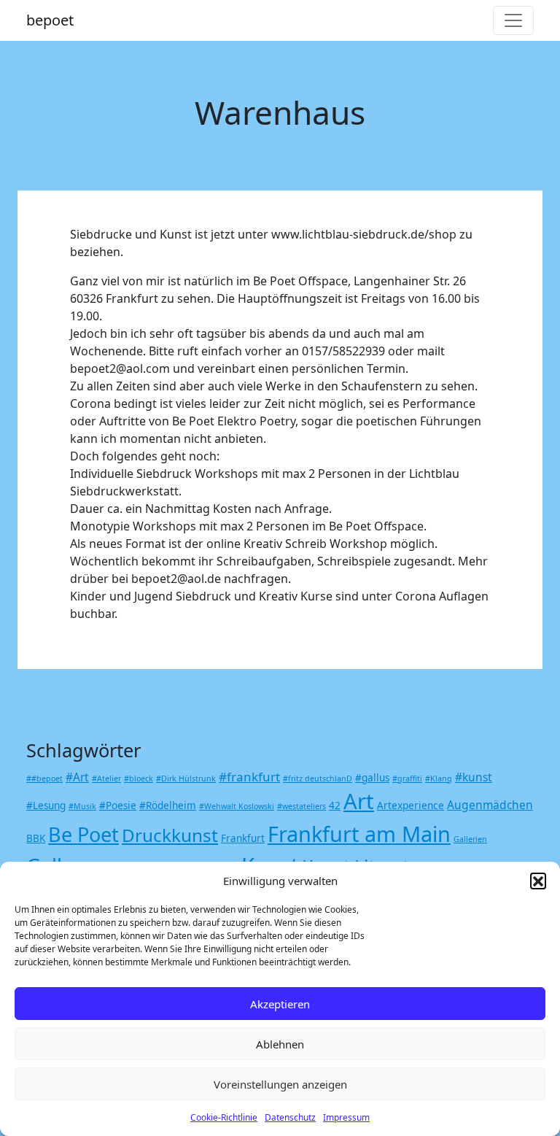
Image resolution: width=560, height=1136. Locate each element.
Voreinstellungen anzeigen (280, 1084)
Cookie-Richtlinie (223, 1117)
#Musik (82, 806)
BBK (35, 838)
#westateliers (301, 806)
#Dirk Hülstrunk (186, 778)
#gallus (372, 777)
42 (335, 805)
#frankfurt (249, 776)
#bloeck (138, 778)
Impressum (346, 1117)
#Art (77, 777)
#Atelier (106, 778)
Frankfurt (243, 838)
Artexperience (410, 805)
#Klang (438, 778)
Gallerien (470, 839)
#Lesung (46, 805)
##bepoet (44, 778)
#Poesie (117, 805)
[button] (538, 880)
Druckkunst (170, 835)
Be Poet (83, 834)
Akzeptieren (280, 1004)
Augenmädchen (490, 805)
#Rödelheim (167, 805)
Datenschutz (290, 1117)
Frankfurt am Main (359, 833)
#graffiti (407, 778)
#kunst (473, 777)
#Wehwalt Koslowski (236, 806)
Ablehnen (280, 1044)
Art (358, 801)
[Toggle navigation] (513, 20)
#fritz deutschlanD (317, 778)
